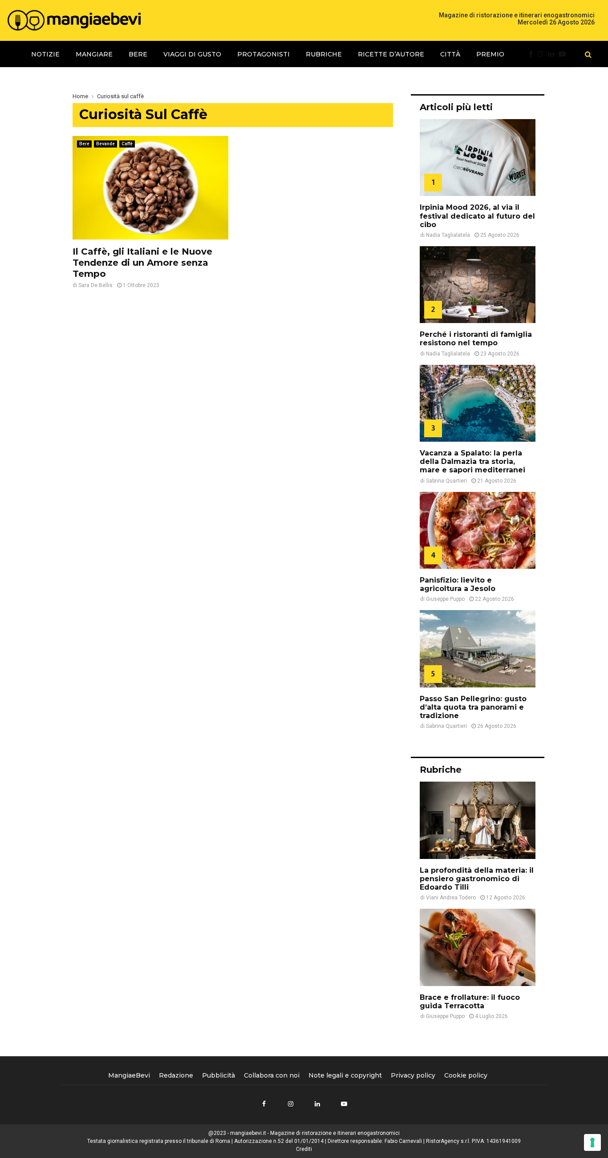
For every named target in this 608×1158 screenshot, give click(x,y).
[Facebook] (533, 54)
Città (450, 54)
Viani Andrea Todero (451, 897)
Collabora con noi (272, 1075)
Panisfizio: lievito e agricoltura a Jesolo (457, 584)
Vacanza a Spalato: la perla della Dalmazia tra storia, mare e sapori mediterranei (472, 461)
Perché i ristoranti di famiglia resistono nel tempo (476, 338)
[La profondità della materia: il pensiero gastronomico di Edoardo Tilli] (477, 820)
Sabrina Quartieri (446, 481)
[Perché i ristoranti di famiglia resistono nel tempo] (477, 284)
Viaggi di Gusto (192, 54)
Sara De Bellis (95, 285)
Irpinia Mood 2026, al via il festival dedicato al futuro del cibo (477, 215)
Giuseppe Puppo (445, 599)
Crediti (304, 1149)
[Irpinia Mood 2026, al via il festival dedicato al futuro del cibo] (477, 157)
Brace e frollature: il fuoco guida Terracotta (470, 1001)
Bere (138, 54)
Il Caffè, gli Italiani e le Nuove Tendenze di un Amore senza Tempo (142, 262)
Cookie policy (465, 1075)
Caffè (127, 143)
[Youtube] (564, 54)
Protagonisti (263, 54)
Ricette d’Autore (391, 54)
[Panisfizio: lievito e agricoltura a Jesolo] (477, 530)
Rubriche (324, 54)
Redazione (176, 1075)
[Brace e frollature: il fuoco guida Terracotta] (477, 947)
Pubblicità (218, 1075)
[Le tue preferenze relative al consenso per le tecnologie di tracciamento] (592, 1142)
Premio (490, 54)
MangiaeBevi (129, 1075)
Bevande (105, 143)
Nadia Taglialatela (448, 235)
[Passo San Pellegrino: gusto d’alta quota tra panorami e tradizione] (477, 648)
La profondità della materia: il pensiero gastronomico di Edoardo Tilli (477, 878)
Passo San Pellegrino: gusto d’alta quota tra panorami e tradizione (473, 707)
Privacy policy (413, 1075)
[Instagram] (542, 54)
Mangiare (94, 54)
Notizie (45, 54)
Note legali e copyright (345, 1075)
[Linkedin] (553, 54)
